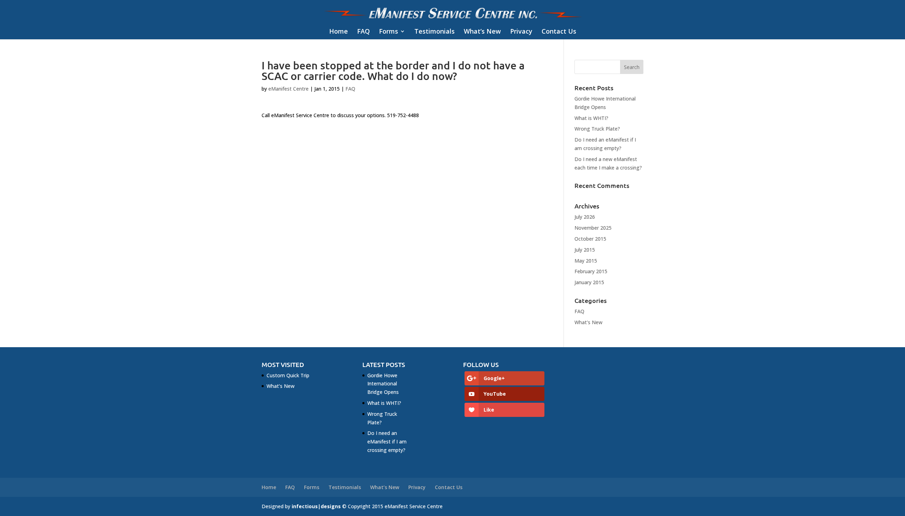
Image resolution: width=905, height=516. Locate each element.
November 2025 (593, 227)
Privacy (521, 31)
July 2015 (584, 249)
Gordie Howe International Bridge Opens (383, 384)
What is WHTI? (591, 118)
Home (338, 31)
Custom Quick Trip (288, 375)
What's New (588, 322)
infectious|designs (316, 506)
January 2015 (589, 282)
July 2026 (584, 216)
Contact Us (559, 31)
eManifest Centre (288, 88)
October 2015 (590, 238)
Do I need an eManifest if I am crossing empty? (387, 441)
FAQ (363, 31)
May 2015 (585, 260)
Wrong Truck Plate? (597, 128)
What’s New (482, 31)
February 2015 (590, 271)
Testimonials (434, 31)
